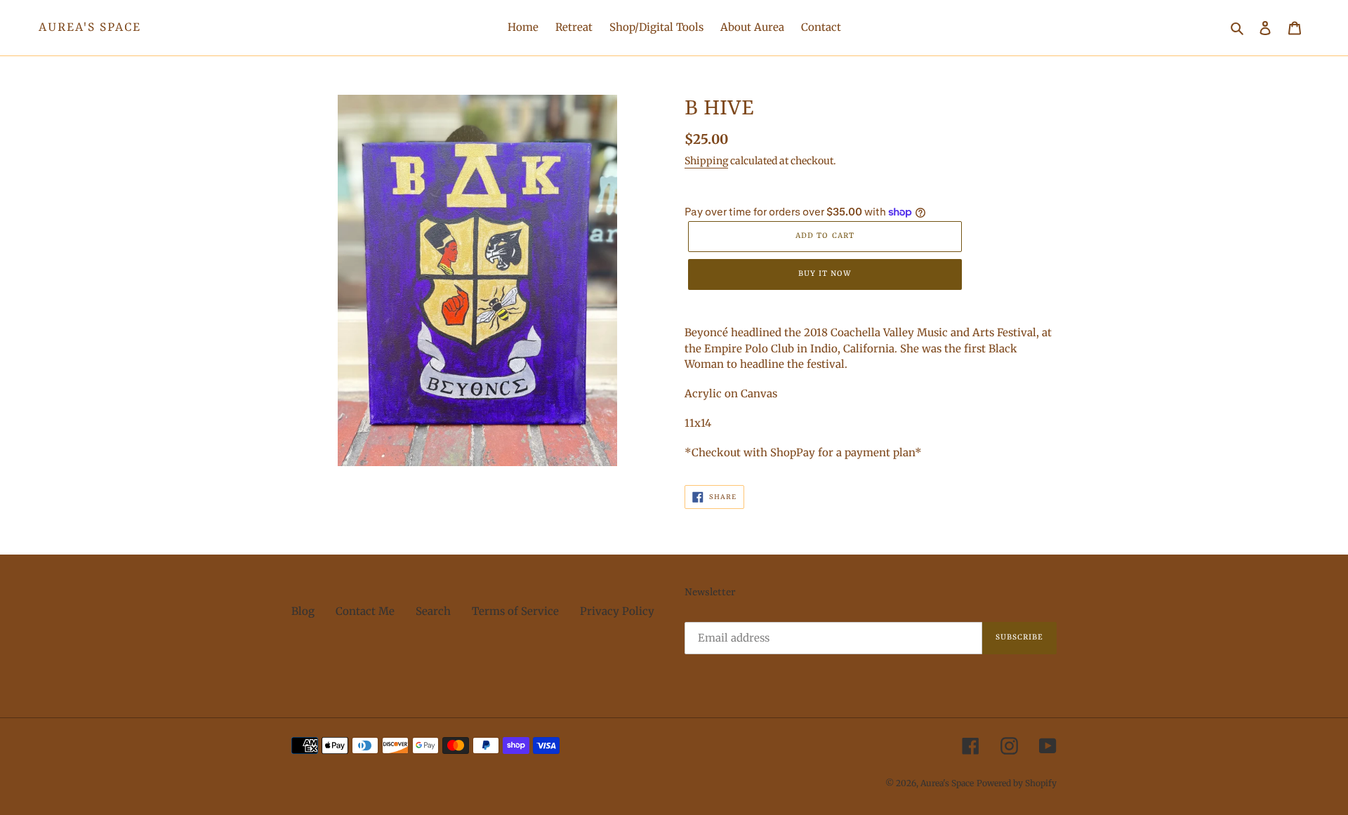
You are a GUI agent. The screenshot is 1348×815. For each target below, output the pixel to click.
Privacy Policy (617, 611)
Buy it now (825, 274)
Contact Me (365, 611)
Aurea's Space (90, 27)
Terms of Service (515, 611)
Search (433, 611)
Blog (303, 611)
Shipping (706, 160)
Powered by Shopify (1017, 783)
